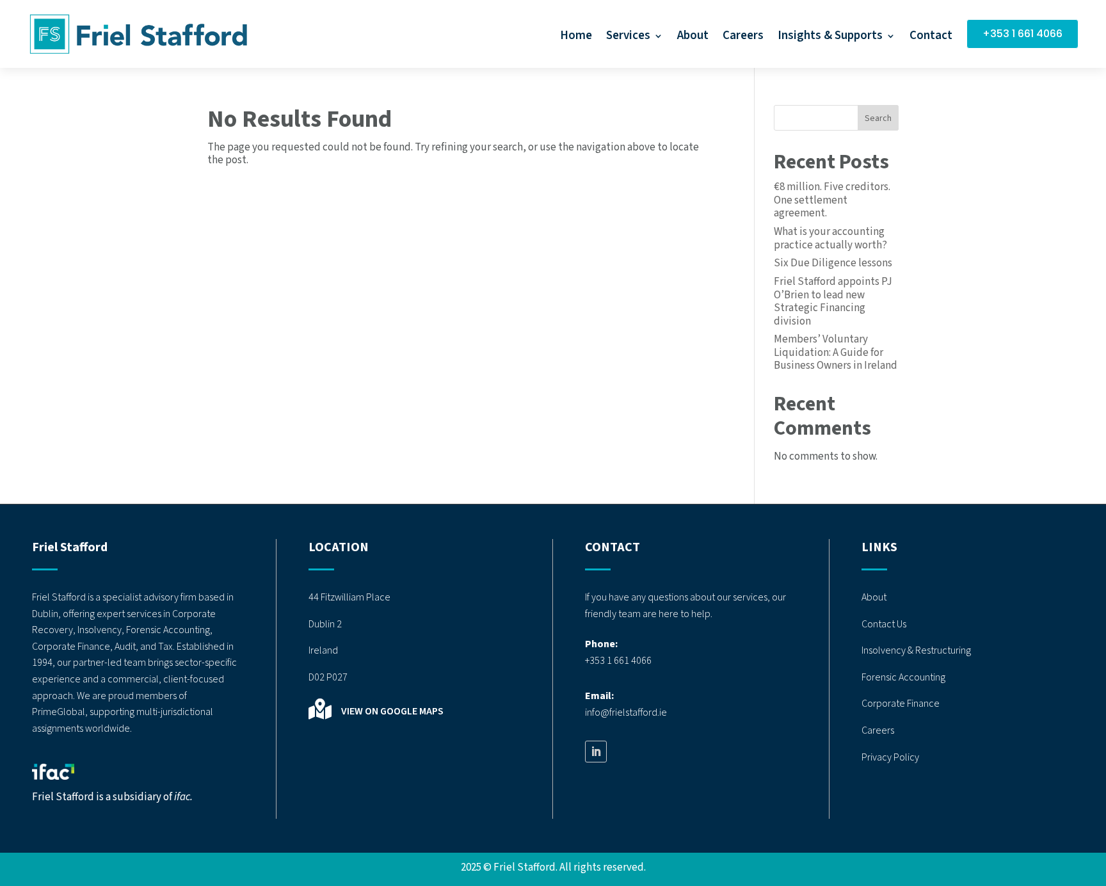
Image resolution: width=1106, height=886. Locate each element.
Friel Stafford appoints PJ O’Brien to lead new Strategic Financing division (833, 301)
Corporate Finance (901, 704)
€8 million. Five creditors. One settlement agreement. (832, 200)
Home (576, 37)
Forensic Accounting (903, 677)
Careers (743, 37)
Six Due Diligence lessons (833, 263)
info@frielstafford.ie (626, 712)
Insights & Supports (830, 37)
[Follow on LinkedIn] (596, 751)
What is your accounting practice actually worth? (830, 238)
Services (628, 37)
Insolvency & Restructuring (916, 650)
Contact (931, 37)
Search (878, 118)
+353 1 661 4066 (1022, 33)
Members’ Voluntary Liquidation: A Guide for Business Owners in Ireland (835, 352)
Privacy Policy (890, 757)
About (693, 37)
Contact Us (884, 624)
